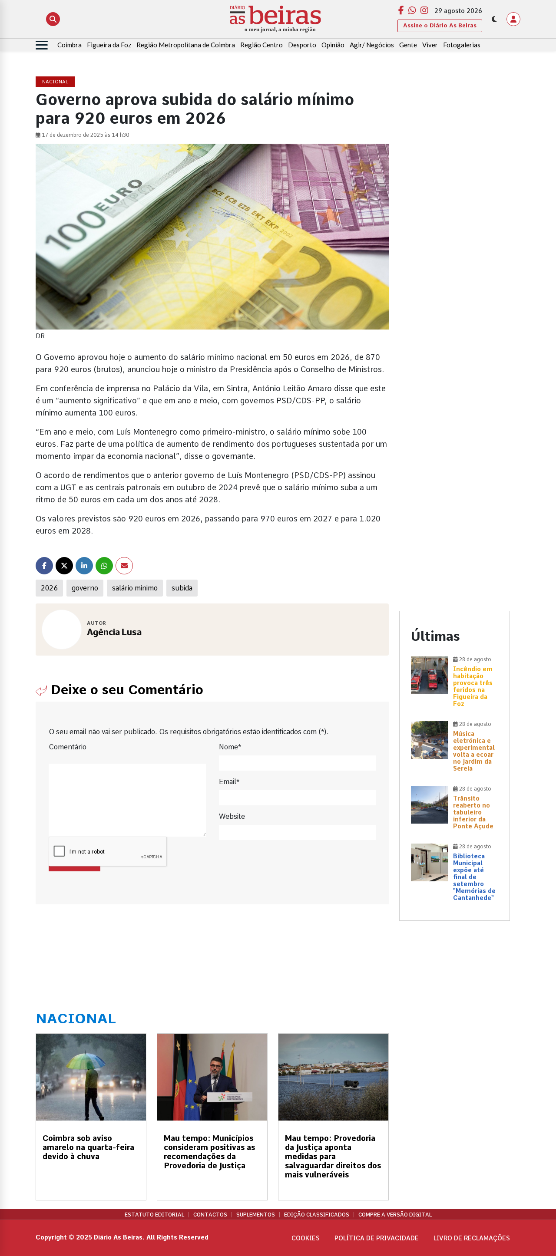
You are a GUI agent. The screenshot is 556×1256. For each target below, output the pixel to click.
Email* (229, 782)
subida (182, 588)
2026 (49, 588)
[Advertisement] (454, 207)
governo (85, 588)
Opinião (332, 45)
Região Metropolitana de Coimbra (185, 45)
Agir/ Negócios (372, 45)
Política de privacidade (376, 1238)
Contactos (210, 1214)
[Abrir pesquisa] (53, 19)
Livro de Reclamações (472, 1238)
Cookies (305, 1238)
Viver (430, 45)
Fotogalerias (461, 45)
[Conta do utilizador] (513, 19)
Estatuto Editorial (154, 1214)
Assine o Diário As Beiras (440, 25)
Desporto (302, 45)
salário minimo (135, 588)
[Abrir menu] (42, 45)
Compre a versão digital (395, 1214)
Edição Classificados (316, 1214)
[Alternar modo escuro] (494, 19)
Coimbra (69, 45)
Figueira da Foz (109, 45)
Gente (408, 45)
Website (232, 816)
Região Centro (261, 45)
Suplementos (255, 1214)
